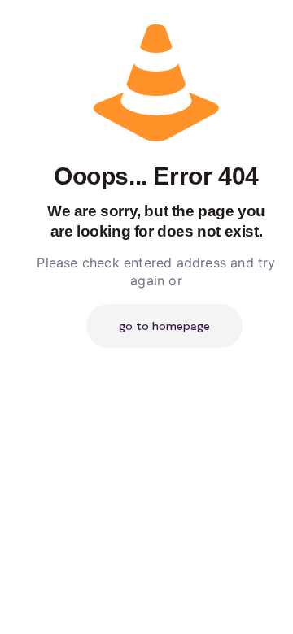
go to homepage (164, 326)
